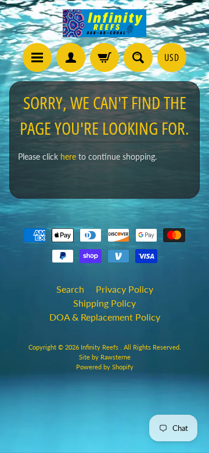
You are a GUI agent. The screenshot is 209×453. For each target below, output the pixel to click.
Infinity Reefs (100, 347)
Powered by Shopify (105, 367)
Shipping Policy (104, 302)
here (68, 156)
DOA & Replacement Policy (104, 316)
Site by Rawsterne (105, 357)
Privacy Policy (124, 288)
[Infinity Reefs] (104, 23)
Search (70, 288)
